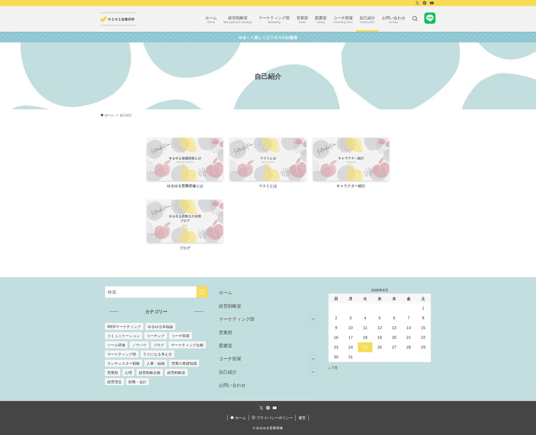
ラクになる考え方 (157, 354)
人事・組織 (156, 363)
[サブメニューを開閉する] (313, 319)
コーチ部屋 (180, 335)
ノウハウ (139, 344)
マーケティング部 (121, 354)
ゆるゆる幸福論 (160, 326)
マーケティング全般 (187, 344)
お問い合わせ (232, 385)
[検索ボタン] (415, 19)
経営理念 (114, 381)
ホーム (225, 292)
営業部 (112, 372)
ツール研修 (116, 344)
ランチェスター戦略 (123, 363)
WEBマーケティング (124, 326)
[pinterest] (424, 3)
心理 (128, 372)
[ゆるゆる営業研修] (118, 19)
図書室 (225, 345)
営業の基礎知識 (184, 363)
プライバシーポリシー (274, 417)
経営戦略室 (176, 372)
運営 (302, 417)
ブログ (158, 344)
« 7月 (333, 367)
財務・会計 (137, 381)
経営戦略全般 (150, 372)
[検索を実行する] (202, 292)
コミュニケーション (123, 335)
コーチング (156, 335)
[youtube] (432, 3)
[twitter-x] (417, 3)
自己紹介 (228, 372)
